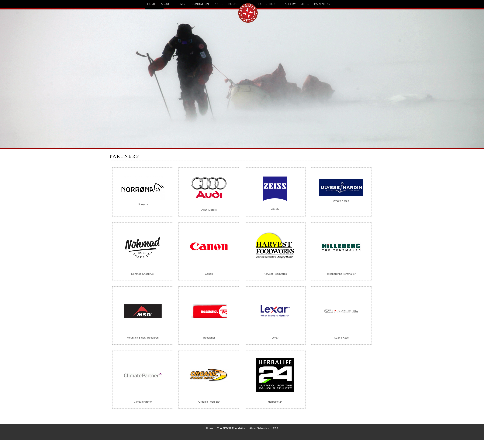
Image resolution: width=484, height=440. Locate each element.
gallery (289, 3)
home (151, 3)
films (180, 3)
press (218, 3)
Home (209, 428)
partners (322, 3)
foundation (199, 3)
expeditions (268, 3)
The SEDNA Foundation (231, 428)
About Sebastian (259, 428)
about (166, 3)
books (233, 3)
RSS (275, 428)
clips (305, 3)
